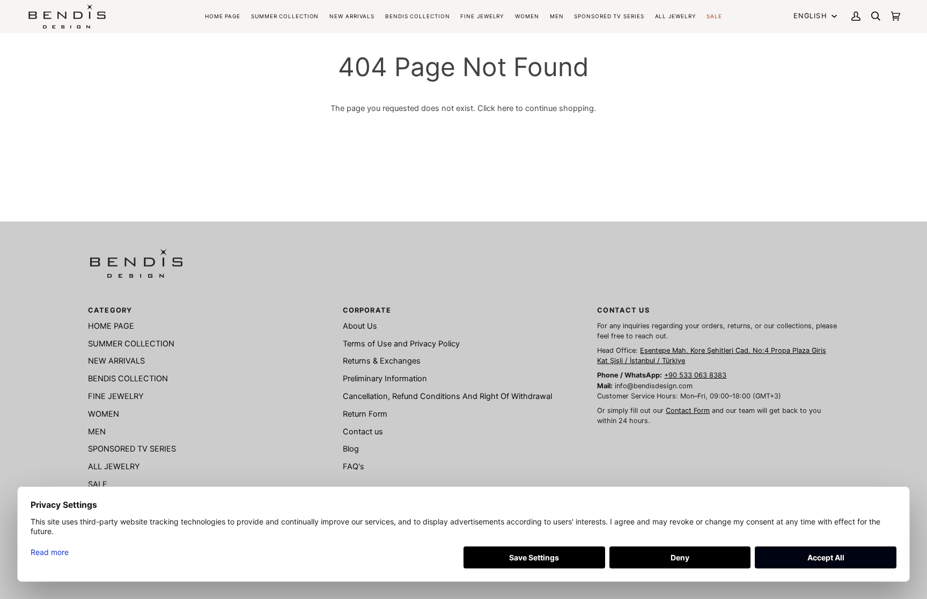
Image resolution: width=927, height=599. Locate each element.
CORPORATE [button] (367, 310)
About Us (360, 326)
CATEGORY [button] (110, 310)
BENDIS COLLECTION (128, 378)
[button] (417, 16)
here (505, 108)
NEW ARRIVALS (116, 361)
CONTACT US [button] (623, 310)
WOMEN (103, 414)
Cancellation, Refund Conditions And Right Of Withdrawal (447, 396)
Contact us (363, 432)
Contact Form (688, 410)
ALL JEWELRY (114, 466)
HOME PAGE (111, 326)
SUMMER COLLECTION (131, 344)
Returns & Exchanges (382, 361)
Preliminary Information (385, 378)
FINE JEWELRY (116, 396)
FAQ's (353, 466)
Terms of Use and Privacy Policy (401, 344)
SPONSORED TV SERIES (132, 449)
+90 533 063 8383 (695, 375)
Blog (351, 449)
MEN (97, 432)
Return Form (365, 414)
